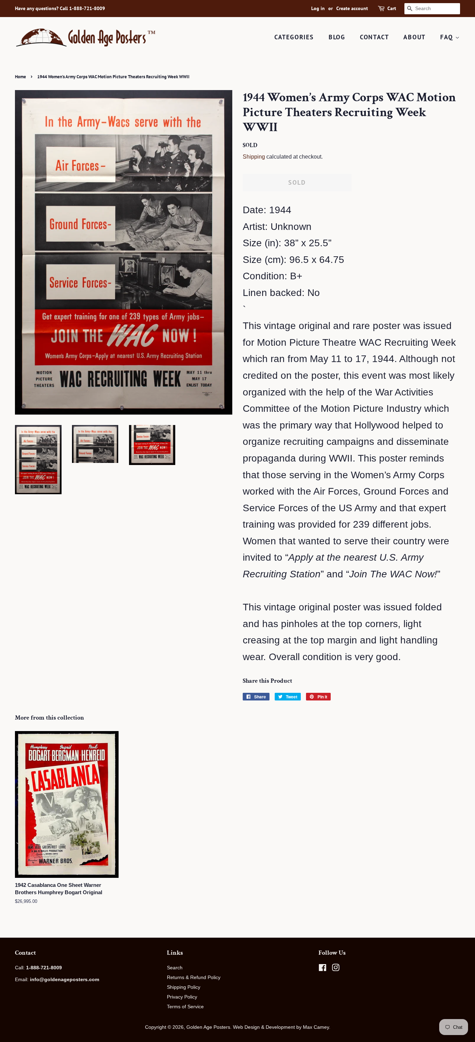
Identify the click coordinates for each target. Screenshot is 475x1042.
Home (20, 77)
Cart (391, 8)
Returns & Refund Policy (193, 977)
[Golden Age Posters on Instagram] (335, 969)
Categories (294, 37)
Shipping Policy (183, 987)
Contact (374, 37)
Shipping (254, 157)
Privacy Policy (182, 997)
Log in (318, 8)
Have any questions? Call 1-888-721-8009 (60, 8)
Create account (352, 8)
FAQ (447, 37)
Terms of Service (185, 1006)
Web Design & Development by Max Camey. (281, 1027)
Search (175, 967)
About (414, 37)
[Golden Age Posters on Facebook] (323, 969)
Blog (337, 37)
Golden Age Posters (208, 1027)
